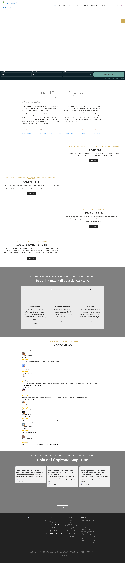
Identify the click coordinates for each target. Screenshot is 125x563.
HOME (71, 521)
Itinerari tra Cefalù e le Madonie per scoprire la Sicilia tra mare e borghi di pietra (88, 542)
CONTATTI (71, 522)
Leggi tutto (18, 479)
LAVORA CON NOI (71, 538)
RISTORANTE (71, 533)
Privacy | (32, 551)
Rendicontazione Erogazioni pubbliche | (81, 551)
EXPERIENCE (71, 530)
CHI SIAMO (71, 524)
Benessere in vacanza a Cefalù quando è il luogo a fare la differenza (29, 471)
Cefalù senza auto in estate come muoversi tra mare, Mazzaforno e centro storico (60, 472)
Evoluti (65, 555)
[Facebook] (56, 559)
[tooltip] (123, 21)
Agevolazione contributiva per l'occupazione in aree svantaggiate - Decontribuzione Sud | (62, 553)
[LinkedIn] (65, 559)
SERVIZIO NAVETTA (71, 525)
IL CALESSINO (71, 527)
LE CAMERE (71, 528)
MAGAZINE (71, 536)
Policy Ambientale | (44, 551)
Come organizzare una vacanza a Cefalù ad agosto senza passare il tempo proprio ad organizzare (93, 472)
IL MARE (71, 532)
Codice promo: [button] (107, 78)
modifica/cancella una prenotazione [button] (118, 78)
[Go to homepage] (11, 5)
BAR (71, 535)
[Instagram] (59, 559)
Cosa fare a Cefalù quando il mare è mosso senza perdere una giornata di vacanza (88, 536)
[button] (16, 74)
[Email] (69, 559)
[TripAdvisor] (62, 559)
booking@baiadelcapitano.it (53, 521)
